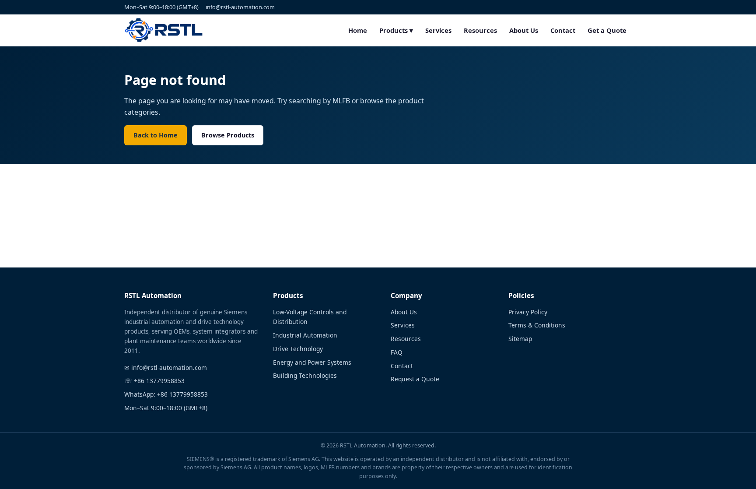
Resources (480, 30)
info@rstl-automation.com (240, 7)
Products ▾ (396, 30)
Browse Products (227, 135)
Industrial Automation (305, 335)
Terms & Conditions (536, 325)
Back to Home (155, 135)
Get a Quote (607, 30)
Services (438, 30)
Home (357, 30)
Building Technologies (305, 375)
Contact (562, 30)
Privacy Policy (527, 312)
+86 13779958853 (159, 380)
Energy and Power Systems (312, 362)
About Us (523, 30)
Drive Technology (298, 349)
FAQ (396, 352)
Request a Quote (415, 379)
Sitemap (520, 338)
